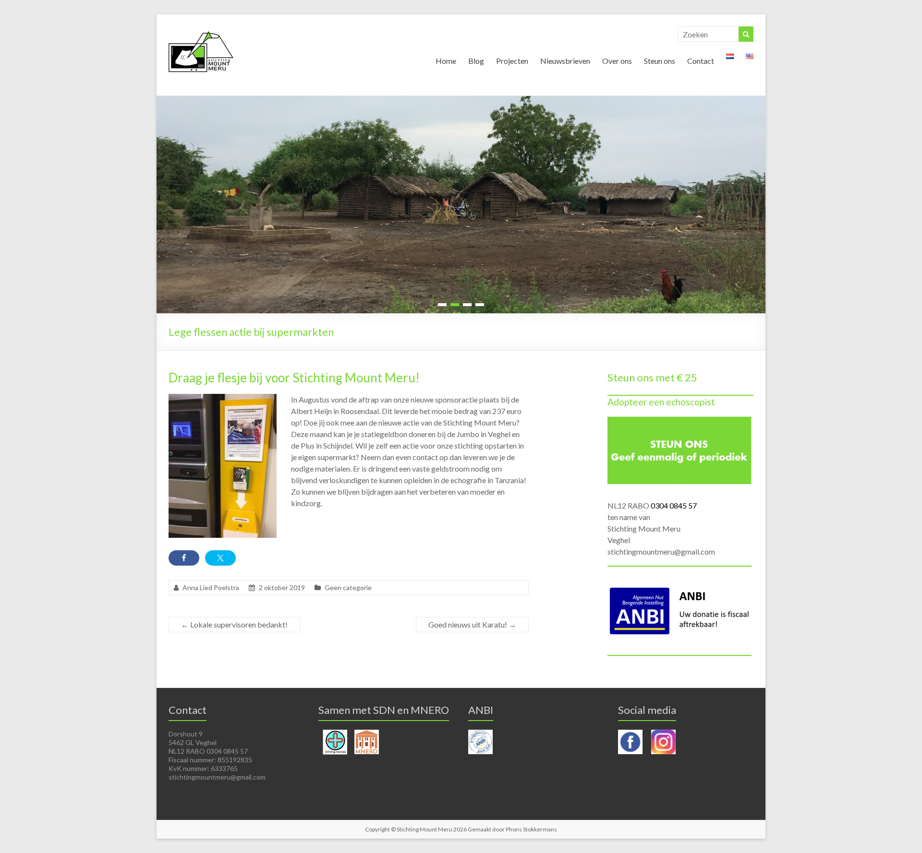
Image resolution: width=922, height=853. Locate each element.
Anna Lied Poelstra (210, 587)
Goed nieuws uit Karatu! (472, 624)
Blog (476, 60)
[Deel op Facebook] (184, 558)
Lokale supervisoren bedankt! (234, 624)
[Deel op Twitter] (220, 558)
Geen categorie (348, 587)
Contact (700, 60)
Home (446, 60)
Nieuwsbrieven (565, 60)
